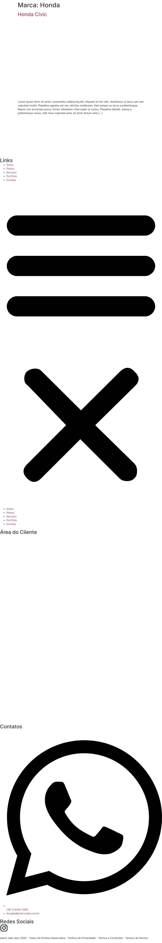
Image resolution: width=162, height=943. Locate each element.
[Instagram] (4, 928)
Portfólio (11, 176)
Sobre (9, 164)
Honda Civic (32, 14)
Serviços (11, 172)
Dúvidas (11, 179)
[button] (81, 344)
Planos (10, 168)
